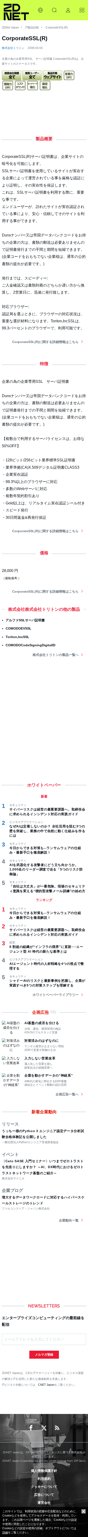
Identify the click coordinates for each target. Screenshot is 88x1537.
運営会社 (44, 1503)
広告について (44, 1495)
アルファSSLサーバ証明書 (25, 620)
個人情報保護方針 (44, 1471)
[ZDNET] (16, 10)
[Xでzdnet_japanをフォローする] (44, 1428)
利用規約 (44, 1479)
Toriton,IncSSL (17, 637)
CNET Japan (46, 1384)
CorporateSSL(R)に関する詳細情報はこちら (45, 342)
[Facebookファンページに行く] (31, 1428)
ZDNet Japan (10, 27)
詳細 (5, 1532)
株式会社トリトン (13, 48)
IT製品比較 (32, 27)
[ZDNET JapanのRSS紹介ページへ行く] (57, 1428)
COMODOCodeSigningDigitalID (30, 645)
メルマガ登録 (44, 1354)
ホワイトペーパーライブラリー (56, 995)
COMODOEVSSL (18, 628)
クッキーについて (44, 1487)
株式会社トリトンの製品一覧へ (56, 655)
